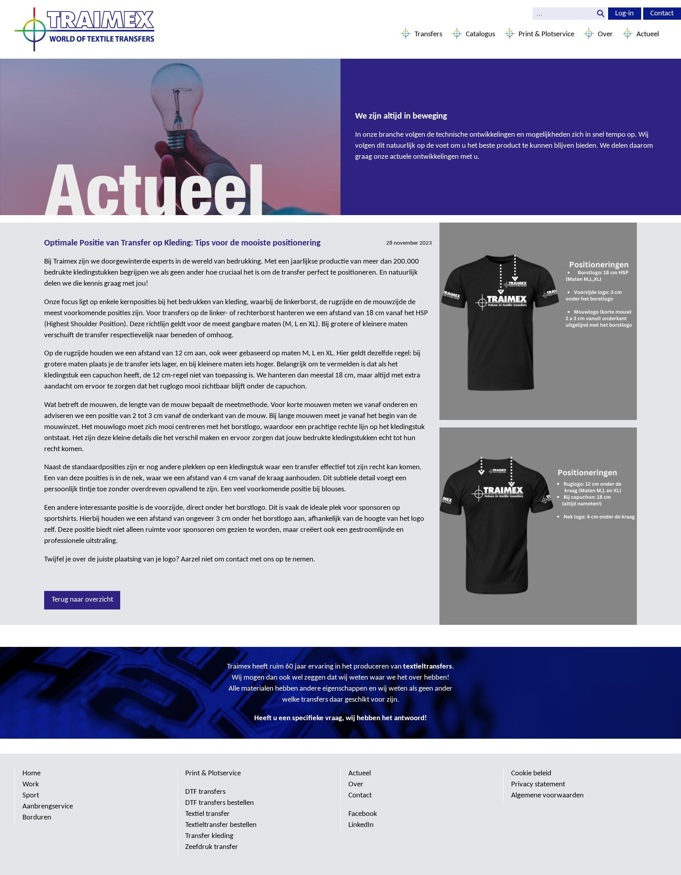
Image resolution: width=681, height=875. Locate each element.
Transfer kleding (209, 836)
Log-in (624, 13)
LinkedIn (361, 825)
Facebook (362, 814)
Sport (30, 795)
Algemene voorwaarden (547, 795)
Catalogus (480, 34)
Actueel (647, 34)
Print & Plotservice (546, 34)
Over (605, 34)
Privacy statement (538, 784)
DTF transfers (205, 792)
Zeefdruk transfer (211, 847)
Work (30, 784)
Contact (662, 13)
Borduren (36, 817)
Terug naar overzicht (82, 600)
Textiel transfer (207, 814)
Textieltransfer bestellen (221, 825)
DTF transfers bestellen (219, 803)
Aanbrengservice (47, 806)
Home (31, 773)
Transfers (428, 34)
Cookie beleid (531, 773)
